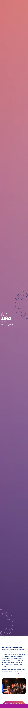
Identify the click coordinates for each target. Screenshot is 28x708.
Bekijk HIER (19, 673)
